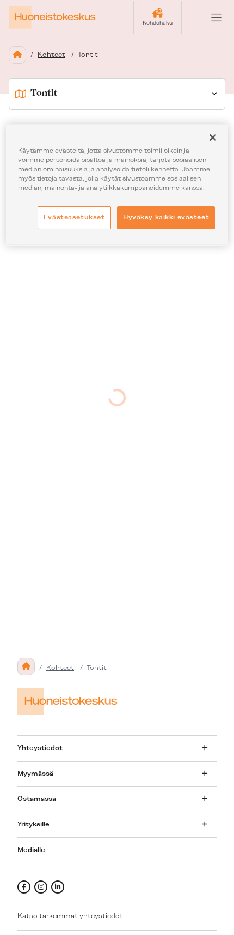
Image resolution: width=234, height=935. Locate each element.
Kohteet (51, 54)
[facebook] (23, 887)
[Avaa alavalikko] (205, 748)
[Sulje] (213, 137)
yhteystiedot (101, 916)
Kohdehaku (158, 22)
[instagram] (40, 887)
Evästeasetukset (74, 217)
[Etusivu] (17, 55)
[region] (117, 185)
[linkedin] (57, 887)
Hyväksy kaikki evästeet (166, 217)
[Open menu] (207, 17)
